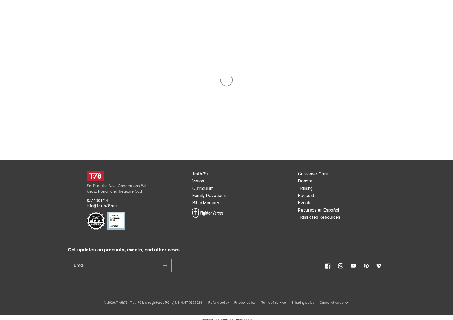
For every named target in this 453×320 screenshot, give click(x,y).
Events (304, 203)
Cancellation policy (334, 303)
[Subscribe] (165, 265)
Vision (198, 181)
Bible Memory (205, 203)
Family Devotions (209, 195)
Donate (305, 181)
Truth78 (122, 303)
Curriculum (203, 188)
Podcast (306, 195)
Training (305, 188)
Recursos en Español (318, 210)
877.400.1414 (97, 200)
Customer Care (313, 174)
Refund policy (218, 303)
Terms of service (273, 303)
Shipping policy (303, 303)
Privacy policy (245, 303)
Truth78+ (200, 174)
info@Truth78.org (102, 206)
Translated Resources (319, 217)
